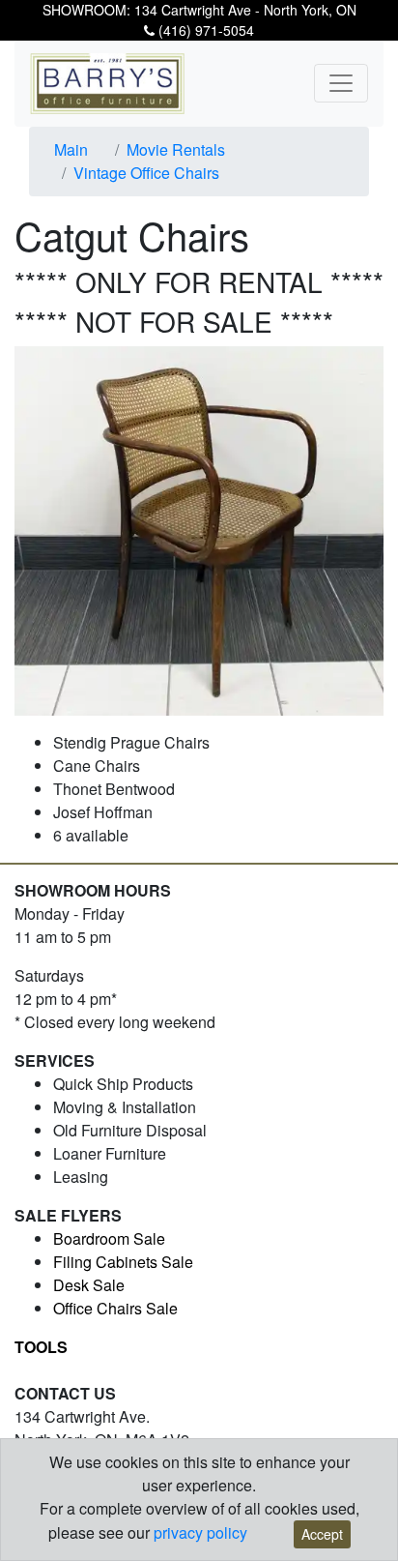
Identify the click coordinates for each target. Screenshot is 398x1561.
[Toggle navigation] (341, 83)
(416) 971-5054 (204, 30)
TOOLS (41, 1347)
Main (71, 149)
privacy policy (200, 1532)
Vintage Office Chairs (146, 173)
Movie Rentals (176, 149)
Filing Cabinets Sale (123, 1262)
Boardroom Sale (109, 1238)
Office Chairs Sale (115, 1308)
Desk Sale (89, 1285)
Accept (322, 1534)
